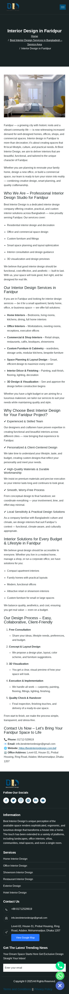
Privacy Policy (43, 989)
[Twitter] (13, 800)
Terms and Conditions (17, 989)
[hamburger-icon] (63, 7)
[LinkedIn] (36, 800)
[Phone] (60, 966)
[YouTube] (43, 800)
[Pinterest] (28, 800)
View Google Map (25, 937)
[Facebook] (6, 800)
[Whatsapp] (60, 975)
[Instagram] (21, 800)
